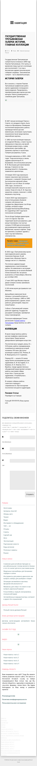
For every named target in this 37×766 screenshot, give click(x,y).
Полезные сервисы (10, 550)
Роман (14, 51)
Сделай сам (8, 535)
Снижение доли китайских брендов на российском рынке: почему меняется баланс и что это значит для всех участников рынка (19, 566)
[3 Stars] (15, 400)
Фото (5, 538)
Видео (6, 520)
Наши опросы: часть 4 (11, 663)
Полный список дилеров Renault (15, 610)
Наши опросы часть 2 (11, 657)
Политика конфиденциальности (14, 699)
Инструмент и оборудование (14, 523)
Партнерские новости (11, 544)
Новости (3, 718)
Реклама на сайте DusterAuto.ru (10, 740)
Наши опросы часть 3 (11, 660)
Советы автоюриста (7, 729)
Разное (7, 52)
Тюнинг (6, 517)
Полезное (4, 720)
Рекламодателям (8, 696)
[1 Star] (12, 400)
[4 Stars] (17, 400)
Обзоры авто (8, 514)
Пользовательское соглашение (14, 703)
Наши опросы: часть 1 (11, 654)
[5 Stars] (18, 400)
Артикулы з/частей (10, 511)
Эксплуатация (8, 541)
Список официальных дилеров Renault (12, 735)
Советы (6, 532)
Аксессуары (8, 508)
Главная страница (24, 51)
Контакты (4, 755)
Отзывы (6, 529)
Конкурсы (4, 738)
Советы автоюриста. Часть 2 (9, 731)
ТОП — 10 (7, 526)
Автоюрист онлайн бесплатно (10, 733)
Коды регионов (9, 547)
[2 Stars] (14, 400)
